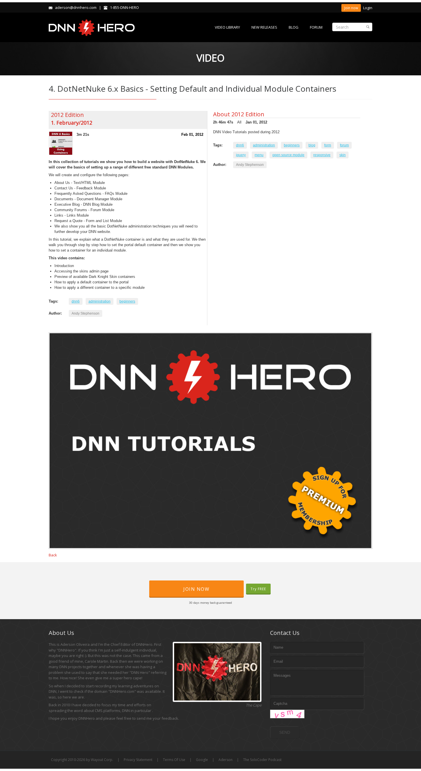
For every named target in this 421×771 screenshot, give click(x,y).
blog (311, 145)
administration (99, 301)
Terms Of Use (174, 759)
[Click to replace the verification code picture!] (287, 714)
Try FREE (258, 588)
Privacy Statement (138, 759)
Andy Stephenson (85, 313)
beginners (127, 301)
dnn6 (76, 301)
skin (342, 155)
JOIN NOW (196, 589)
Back (53, 555)
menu (259, 155)
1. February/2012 (71, 122)
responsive (321, 155)
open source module (288, 155)
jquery (241, 155)
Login (367, 7)
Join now (351, 7)
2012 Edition (67, 115)
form (327, 145)
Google (202, 759)
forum (344, 145)
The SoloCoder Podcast (262, 759)
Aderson (226, 759)
